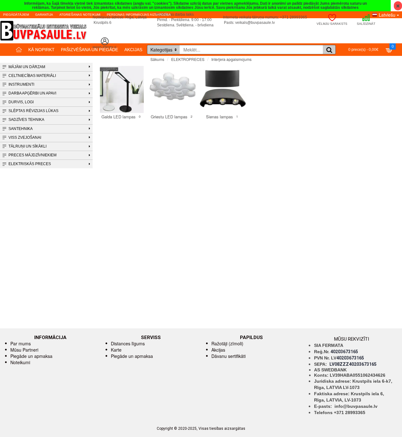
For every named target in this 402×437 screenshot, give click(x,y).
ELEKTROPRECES (187, 59)
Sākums (157, 59)
